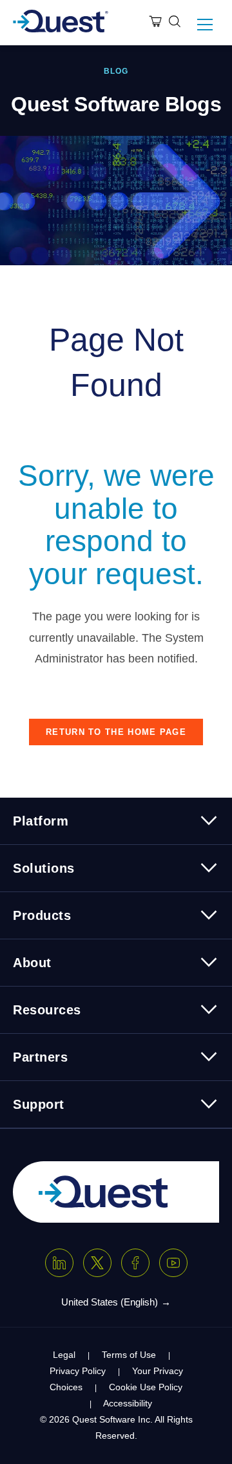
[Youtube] (173, 1263)
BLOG (116, 71)
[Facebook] (135, 1263)
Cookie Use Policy (145, 1387)
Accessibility (127, 1403)
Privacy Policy (78, 1371)
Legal (64, 1354)
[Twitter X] (97, 1263)
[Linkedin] (59, 1263)
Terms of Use (129, 1354)
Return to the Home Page (116, 732)
